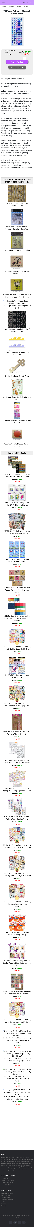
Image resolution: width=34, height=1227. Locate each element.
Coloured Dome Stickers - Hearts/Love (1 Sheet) (17, 421)
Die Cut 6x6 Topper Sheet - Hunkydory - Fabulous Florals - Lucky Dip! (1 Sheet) (17, 1078)
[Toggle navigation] (3, 2)
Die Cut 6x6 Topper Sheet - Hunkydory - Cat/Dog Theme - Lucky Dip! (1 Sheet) (17, 874)
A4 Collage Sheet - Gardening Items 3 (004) (17, 307)
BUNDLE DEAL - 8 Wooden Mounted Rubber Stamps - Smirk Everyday (17, 589)
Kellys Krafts (27, 2)
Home (4, 7)
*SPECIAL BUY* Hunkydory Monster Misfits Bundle (17, 676)
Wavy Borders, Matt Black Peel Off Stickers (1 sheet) (17, 330)
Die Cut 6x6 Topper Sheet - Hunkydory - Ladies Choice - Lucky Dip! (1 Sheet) (17, 1021)
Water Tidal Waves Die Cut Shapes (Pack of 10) (17, 353)
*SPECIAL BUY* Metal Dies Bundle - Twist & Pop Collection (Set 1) (17, 818)
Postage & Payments (7, 1199)
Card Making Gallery (7, 1182)
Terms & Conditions (7, 1193)
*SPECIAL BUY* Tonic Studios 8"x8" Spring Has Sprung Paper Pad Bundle (17, 789)
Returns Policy (5, 1197)
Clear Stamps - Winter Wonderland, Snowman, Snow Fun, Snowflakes (17, 228)
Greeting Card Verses (7, 1180)
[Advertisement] (17, 1131)
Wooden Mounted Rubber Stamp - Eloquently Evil (17, 272)
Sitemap (3, 1206)
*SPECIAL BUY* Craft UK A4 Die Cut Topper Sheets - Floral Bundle (17, 532)
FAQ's (3, 1202)
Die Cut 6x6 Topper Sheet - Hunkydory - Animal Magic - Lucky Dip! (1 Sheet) (17, 1059)
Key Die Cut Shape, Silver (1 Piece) (17, 376)
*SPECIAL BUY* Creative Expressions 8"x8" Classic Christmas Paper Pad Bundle (17, 618)
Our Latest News (6, 1185)
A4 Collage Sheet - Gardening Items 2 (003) (17, 398)
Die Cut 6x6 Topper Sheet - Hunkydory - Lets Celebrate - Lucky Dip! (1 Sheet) (17, 704)
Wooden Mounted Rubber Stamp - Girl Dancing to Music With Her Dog (17, 296)
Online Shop (4, 1178)
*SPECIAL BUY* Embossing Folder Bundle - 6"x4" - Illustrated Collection (17, 504)
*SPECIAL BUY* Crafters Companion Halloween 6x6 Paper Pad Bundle (17, 475)
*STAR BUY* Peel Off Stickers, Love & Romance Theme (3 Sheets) (17, 733)
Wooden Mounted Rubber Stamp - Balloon (17, 445)
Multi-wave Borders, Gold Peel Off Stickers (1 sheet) (17, 204)
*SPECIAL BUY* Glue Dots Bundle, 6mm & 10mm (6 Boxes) (17, 560)
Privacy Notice (5, 1195)
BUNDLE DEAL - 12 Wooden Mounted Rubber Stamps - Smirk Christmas (17, 992)
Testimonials (5, 1204)
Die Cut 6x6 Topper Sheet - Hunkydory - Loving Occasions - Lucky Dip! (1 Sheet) (17, 904)
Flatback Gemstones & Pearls (18, 7)
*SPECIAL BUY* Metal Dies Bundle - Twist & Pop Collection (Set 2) (17, 1098)
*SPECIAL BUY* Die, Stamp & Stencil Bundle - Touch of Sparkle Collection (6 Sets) (17, 963)
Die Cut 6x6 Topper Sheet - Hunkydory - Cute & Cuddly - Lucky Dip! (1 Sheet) (17, 648)
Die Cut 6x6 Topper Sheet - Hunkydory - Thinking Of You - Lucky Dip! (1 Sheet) (17, 846)
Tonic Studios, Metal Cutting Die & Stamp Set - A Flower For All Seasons (17, 761)
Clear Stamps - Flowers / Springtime (17, 250)
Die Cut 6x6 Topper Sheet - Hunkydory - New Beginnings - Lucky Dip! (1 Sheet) (17, 1040)
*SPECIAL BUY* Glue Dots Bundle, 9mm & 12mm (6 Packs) (17, 933)
